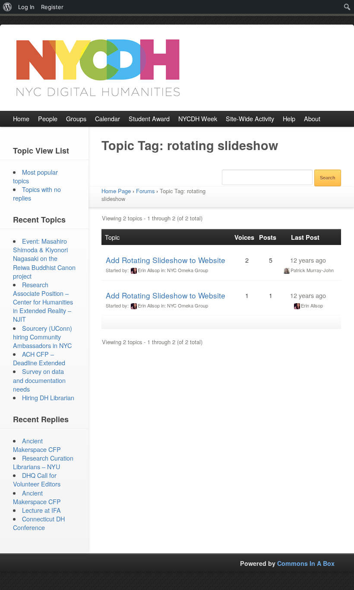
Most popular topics (35, 176)
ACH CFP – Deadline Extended (39, 358)
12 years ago (308, 259)
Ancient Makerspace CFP (37, 445)
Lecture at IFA (41, 510)
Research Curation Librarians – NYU (43, 462)
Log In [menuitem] (26, 6)
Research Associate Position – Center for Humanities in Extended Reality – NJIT (43, 302)
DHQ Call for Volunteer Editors (36, 479)
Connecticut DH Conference (39, 523)
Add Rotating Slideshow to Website (165, 259)
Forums (145, 191)
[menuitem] (7, 7)
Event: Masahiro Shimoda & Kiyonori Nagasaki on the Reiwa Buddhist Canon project (44, 258)
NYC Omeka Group (187, 270)
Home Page (116, 191)
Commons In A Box (306, 563)
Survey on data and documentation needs (39, 380)
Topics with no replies (37, 193)
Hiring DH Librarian (48, 397)
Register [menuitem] (52, 6)
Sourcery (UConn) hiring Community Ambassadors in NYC (42, 336)
